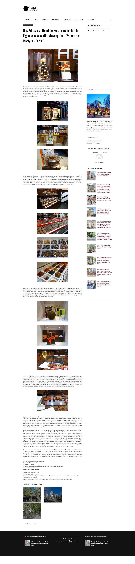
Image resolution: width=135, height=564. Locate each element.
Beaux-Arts (56, 19)
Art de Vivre (79, 19)
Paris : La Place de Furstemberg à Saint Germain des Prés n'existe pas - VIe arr (104, 247)
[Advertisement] (83, 5)
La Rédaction (27, 47)
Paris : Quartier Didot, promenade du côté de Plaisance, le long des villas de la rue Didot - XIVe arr (104, 174)
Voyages (44, 19)
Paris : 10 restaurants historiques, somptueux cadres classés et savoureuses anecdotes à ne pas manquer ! (104, 284)
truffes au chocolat (28, 25)
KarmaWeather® (101, 162)
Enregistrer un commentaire (31, 523)
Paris (35, 19)
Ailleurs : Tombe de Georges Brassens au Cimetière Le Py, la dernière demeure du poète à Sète (104, 198)
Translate (98, 143)
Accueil (28, 19)
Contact (91, 19)
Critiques (67, 19)
